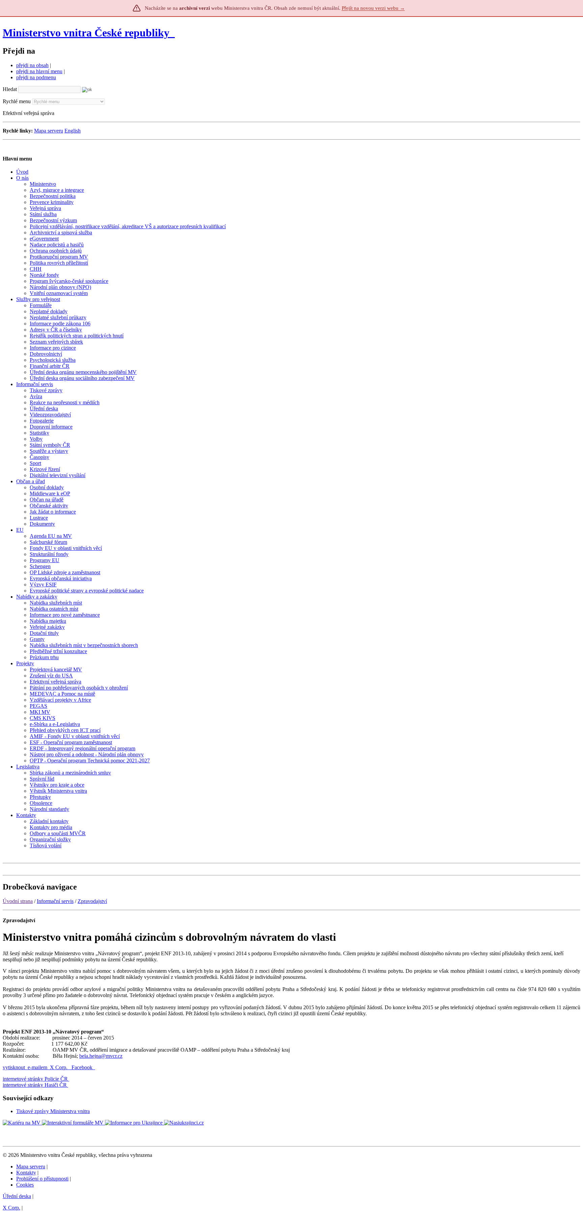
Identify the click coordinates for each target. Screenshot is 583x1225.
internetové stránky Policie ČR (35, 1079)
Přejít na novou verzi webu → (373, 8)
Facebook (83, 1067)
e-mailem (37, 1067)
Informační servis (55, 901)
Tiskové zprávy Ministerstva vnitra (53, 1111)
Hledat (10, 89)
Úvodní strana (18, 901)
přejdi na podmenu (36, 77)
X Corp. (59, 1067)
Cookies (25, 1185)
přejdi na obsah (32, 65)
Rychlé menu (17, 101)
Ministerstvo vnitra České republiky (86, 33)
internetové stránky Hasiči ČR (35, 1085)
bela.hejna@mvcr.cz (100, 1056)
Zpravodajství (92, 901)
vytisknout (14, 1067)
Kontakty (26, 1172)
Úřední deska (17, 1196)
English (72, 131)
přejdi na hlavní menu (39, 71)
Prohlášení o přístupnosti (42, 1179)
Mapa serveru (48, 131)
